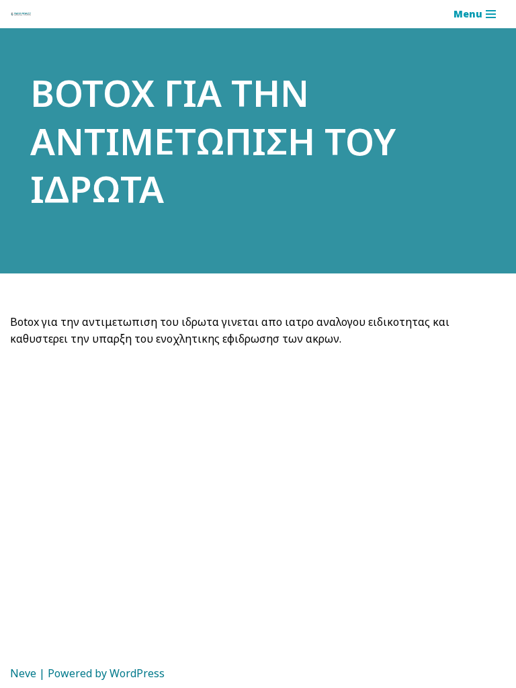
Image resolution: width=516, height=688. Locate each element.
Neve (23, 673)
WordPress (137, 673)
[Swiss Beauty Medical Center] (21, 14)
